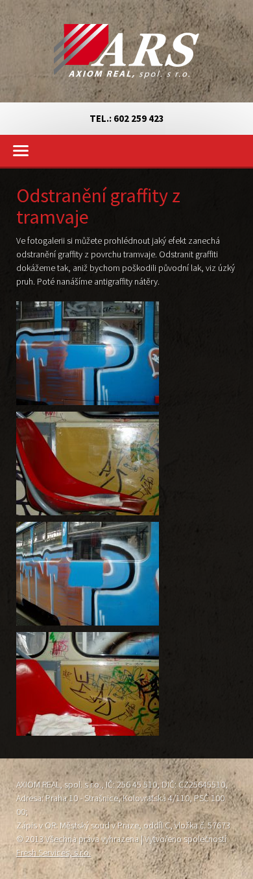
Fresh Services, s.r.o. (53, 852)
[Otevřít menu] (126, 151)
